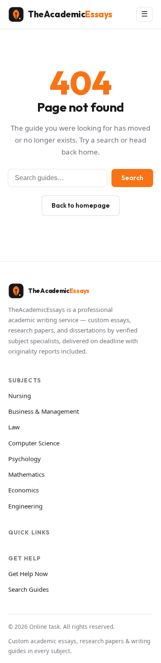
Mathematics (26, 474)
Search (132, 178)
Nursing (19, 395)
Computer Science (33, 443)
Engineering (25, 506)
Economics (23, 490)
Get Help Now (28, 573)
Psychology (24, 458)
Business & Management (43, 411)
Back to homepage (81, 205)
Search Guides (28, 589)
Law (14, 427)
